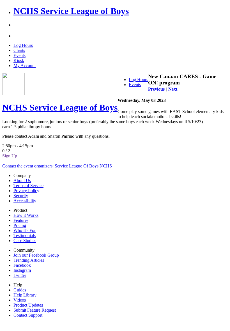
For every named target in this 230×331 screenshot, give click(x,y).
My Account (24, 65)
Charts (19, 50)
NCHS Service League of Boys (71, 11)
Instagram (22, 270)
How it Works (25, 215)
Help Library (24, 295)
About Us (22, 180)
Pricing (19, 225)
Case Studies (24, 240)
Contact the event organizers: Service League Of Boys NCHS (57, 166)
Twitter (19, 275)
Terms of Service (28, 185)
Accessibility (24, 200)
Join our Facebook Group (36, 255)
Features (20, 220)
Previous (157, 89)
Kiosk (18, 60)
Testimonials (24, 235)
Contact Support (27, 315)
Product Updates (28, 305)
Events (19, 55)
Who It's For (24, 230)
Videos (19, 300)
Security (20, 195)
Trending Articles (28, 260)
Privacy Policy (26, 190)
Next (172, 89)
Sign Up (9, 155)
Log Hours (23, 45)
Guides (19, 290)
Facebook (22, 265)
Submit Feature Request (34, 310)
